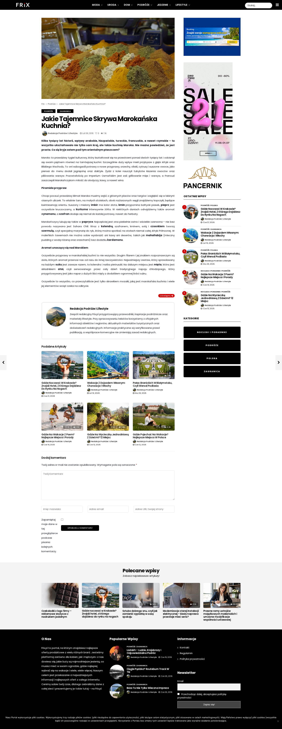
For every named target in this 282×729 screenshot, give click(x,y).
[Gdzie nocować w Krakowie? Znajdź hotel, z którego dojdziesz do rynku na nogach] (62, 365)
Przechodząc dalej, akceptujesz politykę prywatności (201, 696)
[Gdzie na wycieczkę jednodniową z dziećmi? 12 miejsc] (108, 417)
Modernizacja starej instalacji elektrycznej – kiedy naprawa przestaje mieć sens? (181, 614)
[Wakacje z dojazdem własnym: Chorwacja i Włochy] (108, 365)
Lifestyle (181, 5)
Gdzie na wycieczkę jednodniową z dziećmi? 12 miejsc (108, 436)
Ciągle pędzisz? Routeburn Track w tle (148, 670)
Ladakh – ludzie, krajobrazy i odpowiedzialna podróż (144, 651)
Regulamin (186, 653)
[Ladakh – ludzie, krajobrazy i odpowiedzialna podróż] (117, 653)
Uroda (111, 5)
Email (180, 681)
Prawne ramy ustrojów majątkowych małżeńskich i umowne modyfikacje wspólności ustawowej (220, 615)
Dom (127, 5)
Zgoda (131, 725)
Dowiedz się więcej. (146, 725)
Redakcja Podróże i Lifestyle (63, 133)
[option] (60, 601)
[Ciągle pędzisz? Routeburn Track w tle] (117, 672)
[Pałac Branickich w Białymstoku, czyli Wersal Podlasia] (154, 365)
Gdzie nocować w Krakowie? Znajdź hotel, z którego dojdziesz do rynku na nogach (61, 385)
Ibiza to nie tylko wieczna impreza (148, 688)
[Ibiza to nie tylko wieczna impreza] (117, 691)
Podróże (143, 5)
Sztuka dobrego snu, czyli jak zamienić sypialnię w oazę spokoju (139, 614)
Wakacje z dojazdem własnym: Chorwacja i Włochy (106, 384)
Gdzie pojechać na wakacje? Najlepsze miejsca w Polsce (150, 436)
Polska (214, 205)
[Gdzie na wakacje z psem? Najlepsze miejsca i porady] (62, 417)
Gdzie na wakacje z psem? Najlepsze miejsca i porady (58, 436)
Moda (96, 5)
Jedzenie (162, 5)
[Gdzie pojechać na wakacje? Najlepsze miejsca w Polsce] (154, 417)
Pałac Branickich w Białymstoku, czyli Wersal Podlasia (152, 384)
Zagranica (65, 111)
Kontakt (184, 647)
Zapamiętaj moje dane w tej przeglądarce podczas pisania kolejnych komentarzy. (49, 535)
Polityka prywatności (192, 659)
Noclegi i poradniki (211, 271)
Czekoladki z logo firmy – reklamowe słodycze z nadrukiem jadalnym (56, 614)
